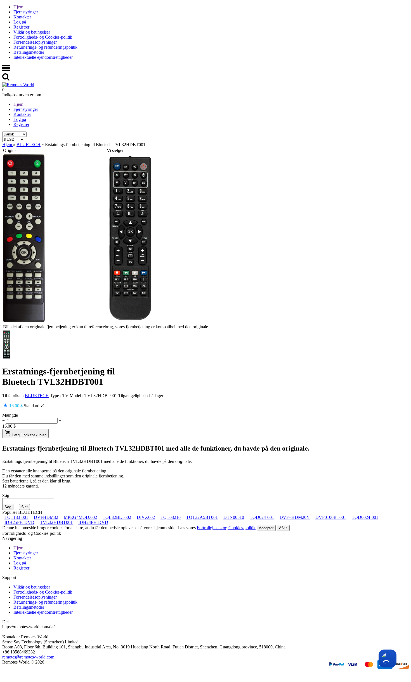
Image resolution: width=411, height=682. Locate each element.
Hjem (18, 6)
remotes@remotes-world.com (28, 657)
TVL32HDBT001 (56, 522)
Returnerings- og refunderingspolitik (45, 47)
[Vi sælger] (130, 320)
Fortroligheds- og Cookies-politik (42, 37)
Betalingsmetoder (28, 52)
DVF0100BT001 (330, 517)
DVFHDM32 (46, 517)
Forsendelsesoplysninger (35, 42)
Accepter (266, 528)
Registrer (21, 27)
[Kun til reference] (24, 320)
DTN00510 (233, 517)
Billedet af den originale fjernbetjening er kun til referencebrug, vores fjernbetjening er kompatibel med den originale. (106, 326)
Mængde (10, 415)
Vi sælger (115, 150)
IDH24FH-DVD (93, 522)
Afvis (283, 528)
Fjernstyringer (25, 12)
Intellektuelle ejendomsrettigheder (43, 57)
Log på (19, 22)
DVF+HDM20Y (295, 517)
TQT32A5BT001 (202, 517)
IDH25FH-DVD (19, 522)
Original (10, 150)
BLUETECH (37, 395)
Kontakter (22, 17)
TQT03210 (170, 517)
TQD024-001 (262, 517)
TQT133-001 (16, 517)
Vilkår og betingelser (31, 32)
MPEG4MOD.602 (80, 517)
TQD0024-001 (365, 517)
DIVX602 (146, 517)
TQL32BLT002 (117, 517)
